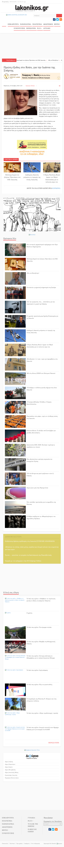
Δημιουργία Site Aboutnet (50, 843)
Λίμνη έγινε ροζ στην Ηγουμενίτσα (37, 488)
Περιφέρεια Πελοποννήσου (12, 778)
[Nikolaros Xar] (32, 144)
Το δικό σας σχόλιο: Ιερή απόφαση (37, 670)
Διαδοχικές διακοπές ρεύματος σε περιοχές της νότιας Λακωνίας (32, 177)
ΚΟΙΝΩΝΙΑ (56, 188)
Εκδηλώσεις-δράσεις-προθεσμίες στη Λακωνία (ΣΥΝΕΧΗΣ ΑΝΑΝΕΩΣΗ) (30, 541)
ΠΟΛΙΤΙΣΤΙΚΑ (37, 24)
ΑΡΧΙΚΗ (4, 24)
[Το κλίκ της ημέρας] (32, 214)
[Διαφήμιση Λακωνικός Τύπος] (32, 750)
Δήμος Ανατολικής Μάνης (11, 772)
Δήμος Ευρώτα (8, 767)
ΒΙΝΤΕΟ (57, 24)
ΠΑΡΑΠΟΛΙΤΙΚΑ (25, 24)
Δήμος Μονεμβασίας (10, 769)
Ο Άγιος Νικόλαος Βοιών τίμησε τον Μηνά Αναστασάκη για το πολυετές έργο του (51, 178)
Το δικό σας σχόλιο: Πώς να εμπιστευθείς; (39, 684)
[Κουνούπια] (32, 234)
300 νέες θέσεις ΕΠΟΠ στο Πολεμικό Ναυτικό (41, 373)
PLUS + (39, 28)
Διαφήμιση (26, 843)
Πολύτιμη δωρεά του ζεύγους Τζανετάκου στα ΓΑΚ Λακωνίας (12, 177)
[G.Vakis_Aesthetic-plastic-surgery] (32, 76)
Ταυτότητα (12, 843)
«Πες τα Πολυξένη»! (35, 60)
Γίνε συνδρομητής (35, 843)
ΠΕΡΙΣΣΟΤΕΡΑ (53, 743)
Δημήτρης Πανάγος (30, 85)
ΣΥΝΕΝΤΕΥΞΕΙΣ (19, 28)
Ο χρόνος (29, 613)
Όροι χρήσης (19, 843)
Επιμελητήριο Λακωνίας (11, 775)
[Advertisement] (32, 46)
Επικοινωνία (5, 843)
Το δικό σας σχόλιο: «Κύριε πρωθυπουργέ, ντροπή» (42, 713)
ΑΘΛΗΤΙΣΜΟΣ (48, 24)
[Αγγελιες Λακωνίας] (32, 152)
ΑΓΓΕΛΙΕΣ (46, 28)
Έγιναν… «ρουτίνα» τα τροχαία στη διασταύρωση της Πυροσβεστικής (28, 555)
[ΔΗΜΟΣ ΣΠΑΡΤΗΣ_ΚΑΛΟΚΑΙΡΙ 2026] (16, 14)
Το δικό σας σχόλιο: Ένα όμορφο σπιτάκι (39, 627)
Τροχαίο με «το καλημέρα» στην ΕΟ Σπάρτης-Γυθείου (23, 561)
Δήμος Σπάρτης (9, 761)
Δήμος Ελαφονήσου (10, 764)
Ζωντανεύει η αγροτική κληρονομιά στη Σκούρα (41, 287)
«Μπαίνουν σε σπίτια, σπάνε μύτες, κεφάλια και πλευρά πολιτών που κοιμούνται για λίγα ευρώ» (31, 548)
